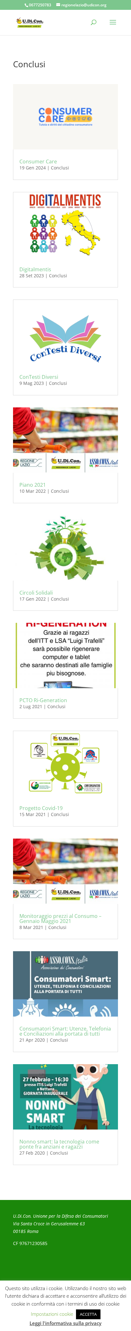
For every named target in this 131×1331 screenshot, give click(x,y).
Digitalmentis (35, 269)
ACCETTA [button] (88, 1314)
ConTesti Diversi (38, 376)
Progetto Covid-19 (41, 808)
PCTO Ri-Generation (43, 700)
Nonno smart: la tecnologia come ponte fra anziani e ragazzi (59, 1144)
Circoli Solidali (36, 592)
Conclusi (60, 168)
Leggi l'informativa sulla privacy (65, 1323)
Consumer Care (38, 161)
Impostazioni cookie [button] (52, 1314)
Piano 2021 (32, 484)
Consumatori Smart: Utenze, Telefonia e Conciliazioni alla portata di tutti (65, 1031)
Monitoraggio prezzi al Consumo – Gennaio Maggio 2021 (60, 919)
